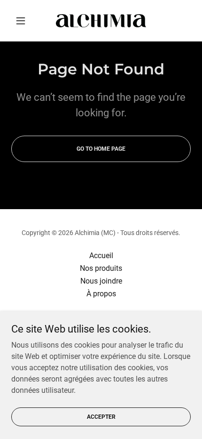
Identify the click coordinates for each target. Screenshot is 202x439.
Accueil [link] (101, 255)
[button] (24, 20)
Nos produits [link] (101, 268)
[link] (101, 21)
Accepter (101, 416)
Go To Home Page (101, 149)
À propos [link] (101, 293)
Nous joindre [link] (101, 280)
